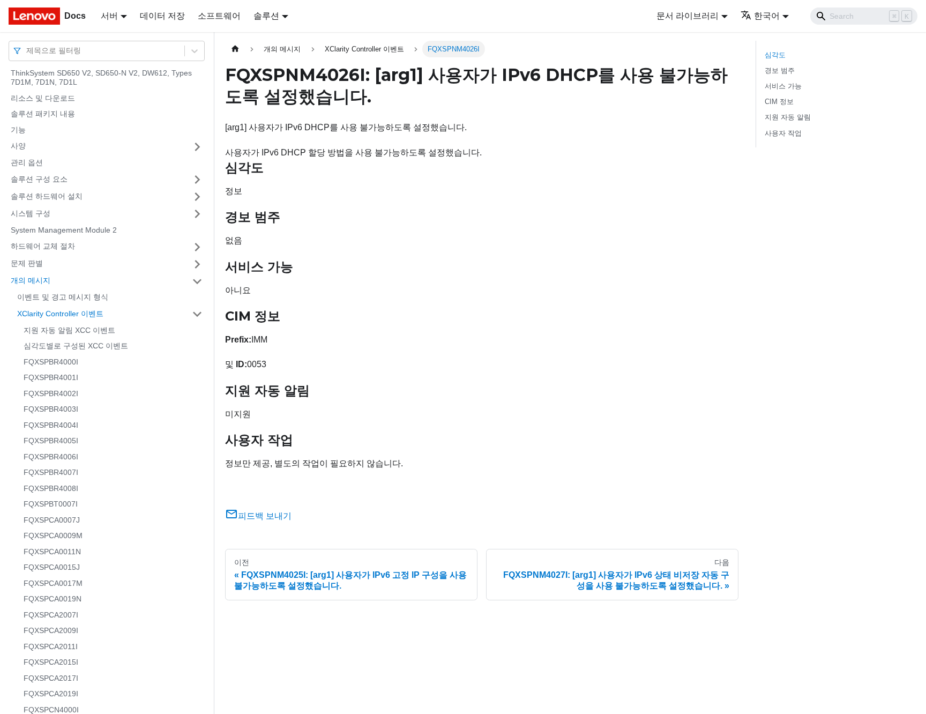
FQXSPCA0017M (53, 583)
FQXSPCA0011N (52, 551)
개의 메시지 (30, 281)
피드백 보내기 (265, 515)
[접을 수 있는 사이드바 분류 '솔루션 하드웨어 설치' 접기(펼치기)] (197, 196)
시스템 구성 (30, 213)
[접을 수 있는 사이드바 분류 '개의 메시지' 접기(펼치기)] (197, 281)
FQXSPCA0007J (52, 520)
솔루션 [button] (266, 15)
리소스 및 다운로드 (43, 98)
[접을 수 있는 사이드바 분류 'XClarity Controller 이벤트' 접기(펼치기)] (197, 314)
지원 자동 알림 (788, 117)
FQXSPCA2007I (51, 615)
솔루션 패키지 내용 (43, 114)
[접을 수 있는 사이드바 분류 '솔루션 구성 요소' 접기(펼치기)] (197, 179)
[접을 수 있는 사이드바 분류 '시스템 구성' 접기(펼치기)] (197, 213)
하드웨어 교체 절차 (43, 246)
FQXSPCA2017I (51, 678)
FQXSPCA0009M (53, 536)
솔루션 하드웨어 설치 (47, 196)
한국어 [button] (767, 15)
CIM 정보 (779, 102)
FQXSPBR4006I (51, 456)
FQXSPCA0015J (52, 567)
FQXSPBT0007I (51, 504)
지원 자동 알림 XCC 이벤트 (69, 330)
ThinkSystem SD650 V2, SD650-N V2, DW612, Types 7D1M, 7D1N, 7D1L (101, 78)
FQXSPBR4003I (51, 409)
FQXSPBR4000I (51, 362)
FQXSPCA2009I (51, 631)
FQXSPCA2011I (51, 646)
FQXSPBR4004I (51, 425)
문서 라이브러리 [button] (687, 15)
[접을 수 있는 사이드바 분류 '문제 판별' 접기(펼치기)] (197, 264)
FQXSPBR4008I (51, 488)
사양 (18, 146)
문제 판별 (27, 263)
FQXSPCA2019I (51, 694)
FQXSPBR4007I (51, 472)
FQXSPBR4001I (51, 378)
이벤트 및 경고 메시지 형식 (62, 297)
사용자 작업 (783, 133)
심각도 (775, 55)
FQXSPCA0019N (52, 599)
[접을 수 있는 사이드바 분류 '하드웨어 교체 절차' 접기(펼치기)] (197, 247)
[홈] (235, 49)
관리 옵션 (27, 163)
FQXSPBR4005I (51, 441)
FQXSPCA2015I (51, 662)
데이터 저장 (162, 15)
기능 (18, 129)
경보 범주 (780, 70)
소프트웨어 (219, 15)
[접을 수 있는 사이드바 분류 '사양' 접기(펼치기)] (197, 146)
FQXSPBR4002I (51, 393)
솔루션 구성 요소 (39, 179)
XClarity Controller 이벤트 (60, 313)
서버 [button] (109, 15)
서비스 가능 (783, 86)
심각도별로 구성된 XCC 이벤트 (76, 346)
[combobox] (27, 50)
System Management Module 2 (64, 230)
